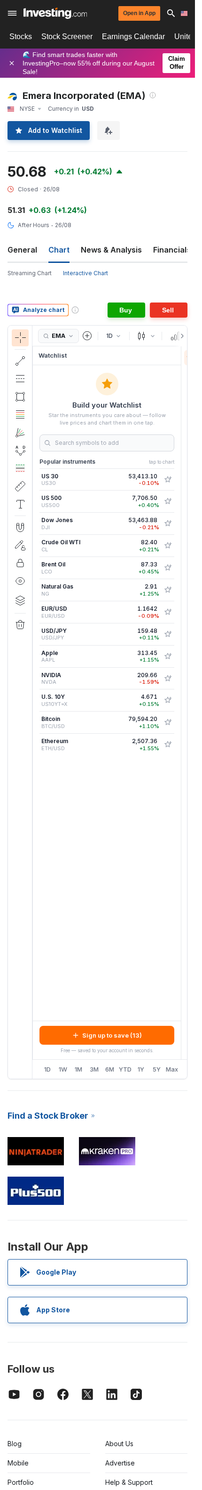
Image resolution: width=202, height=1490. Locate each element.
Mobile (18, 1463)
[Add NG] (167, 590)
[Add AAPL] (167, 656)
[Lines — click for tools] (20, 360)
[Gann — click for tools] (20, 432)
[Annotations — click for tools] (20, 504)
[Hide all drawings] (20, 581)
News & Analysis (111, 249)
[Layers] (20, 600)
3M (94, 1069)
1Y (141, 1069)
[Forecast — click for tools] (20, 468)
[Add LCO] (167, 567)
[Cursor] (20, 337)
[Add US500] (167, 501)
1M (78, 1069)
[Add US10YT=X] (167, 700)
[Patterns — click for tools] (20, 450)
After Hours (33, 225)
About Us (119, 1444)
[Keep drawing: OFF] (20, 545)
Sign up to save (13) (112, 1035)
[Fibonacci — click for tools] (20, 414)
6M (109, 1069)
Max (172, 1069)
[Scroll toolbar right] (180, 336)
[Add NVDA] (167, 678)
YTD (125, 1069)
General (22, 249)
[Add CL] (167, 545)
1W (63, 1069)
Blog (15, 1444)
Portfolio (21, 1482)
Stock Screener (67, 37)
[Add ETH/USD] (167, 744)
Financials (172, 249)
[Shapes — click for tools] (20, 396)
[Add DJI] (167, 523)
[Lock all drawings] (20, 563)
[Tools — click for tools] (20, 486)
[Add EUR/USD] (167, 612)
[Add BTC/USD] (167, 722)
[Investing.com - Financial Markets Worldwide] (55, 13)
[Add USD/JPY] (167, 634)
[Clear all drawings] (20, 624)
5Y (157, 1069)
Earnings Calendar (133, 37)
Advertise (120, 1463)
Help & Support (129, 1482)
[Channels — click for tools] (20, 378)
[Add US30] (167, 479)
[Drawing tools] (35, 702)
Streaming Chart (30, 273)
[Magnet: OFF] (20, 527)
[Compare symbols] (87, 336)
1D (47, 1069)
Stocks (20, 37)
